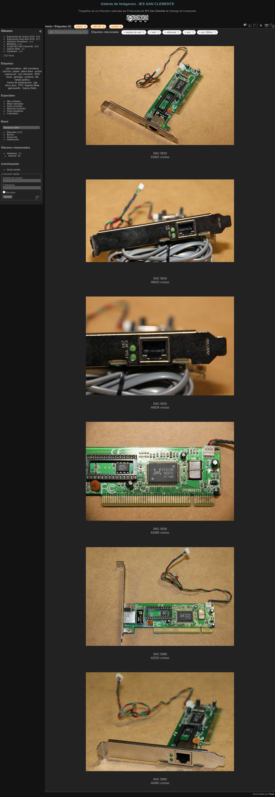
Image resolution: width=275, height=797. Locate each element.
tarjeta (16, 71)
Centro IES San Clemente (20, 46)
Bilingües (11, 44)
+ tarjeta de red (134, 32)
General (12, 156)
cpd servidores (14, 68)
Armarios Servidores (17, 41)
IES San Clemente (155, 11)
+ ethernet (172, 32)
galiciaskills (14, 88)
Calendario (12, 113)
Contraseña (9, 185)
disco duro (10, 85)
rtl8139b (97, 26)
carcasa (6, 71)
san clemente (25, 74)
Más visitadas (14, 101)
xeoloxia (29, 76)
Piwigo (271, 794)
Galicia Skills (13, 49)
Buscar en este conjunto (71, 32)
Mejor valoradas (15, 103)
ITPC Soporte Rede (28, 85)
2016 (37, 74)
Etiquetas (11, 132)
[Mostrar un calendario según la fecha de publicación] (266, 25)
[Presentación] (261, 25)
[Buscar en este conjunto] (245, 24)
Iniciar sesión (13, 169)
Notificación (13, 139)
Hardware (12, 51)
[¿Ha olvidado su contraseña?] (37, 197)
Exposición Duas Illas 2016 (21, 39)
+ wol (154, 32)
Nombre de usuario (12, 178)
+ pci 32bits (207, 32)
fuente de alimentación (19, 82)
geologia (18, 76)
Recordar (10, 192)
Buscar (10, 134)
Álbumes (7, 30)
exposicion (10, 74)
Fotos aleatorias (15, 111)
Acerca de (12, 137)
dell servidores (31, 68)
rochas (38, 71)
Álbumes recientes (16, 108)
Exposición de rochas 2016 (21, 36)
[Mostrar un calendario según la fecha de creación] (272, 25)
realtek (115, 26)
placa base (27, 71)
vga (35, 82)
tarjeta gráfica (22, 79)
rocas (9, 76)
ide (36, 76)
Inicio (48, 26)
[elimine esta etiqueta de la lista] (85, 26)
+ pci (189, 32)
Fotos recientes (14, 106)
